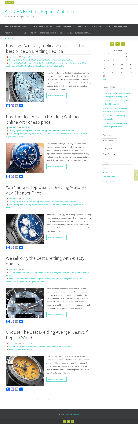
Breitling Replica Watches (50, 60)
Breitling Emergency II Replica (19, 272)
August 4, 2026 (27, 57)
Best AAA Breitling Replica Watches (39, 11)
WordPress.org (108, 181)
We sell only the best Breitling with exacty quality (45, 261)
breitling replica (73, 63)
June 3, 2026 (26, 128)
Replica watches (66, 60)
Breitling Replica (35, 60)
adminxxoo (13, 57)
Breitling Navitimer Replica (18, 60)
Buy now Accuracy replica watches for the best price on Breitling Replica (45, 48)
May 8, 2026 (26, 199)
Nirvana (68, 414)
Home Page (10, 38)
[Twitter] (9, 2)
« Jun (104, 79)
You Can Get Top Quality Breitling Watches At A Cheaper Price (46, 190)
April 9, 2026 (26, 269)
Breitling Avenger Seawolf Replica (21, 349)
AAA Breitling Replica (16, 63)
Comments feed (109, 176)
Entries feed (107, 172)
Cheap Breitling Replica (43, 66)
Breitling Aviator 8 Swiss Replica (20, 202)
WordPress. (75, 414)
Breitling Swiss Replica (26, 66)
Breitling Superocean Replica (51, 131)
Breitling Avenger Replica (18, 346)
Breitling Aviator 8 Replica (34, 205)
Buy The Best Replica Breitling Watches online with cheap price (43, 119)
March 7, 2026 (27, 343)
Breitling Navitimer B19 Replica (36, 63)
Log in (105, 168)
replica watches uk (37, 282)
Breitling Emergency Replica (41, 272)
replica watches (58, 66)
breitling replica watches (52, 278)
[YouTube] (6, 2)
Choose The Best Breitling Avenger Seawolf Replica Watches (47, 335)
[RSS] (12, 2)
